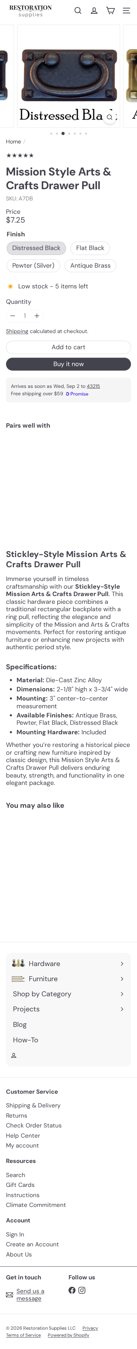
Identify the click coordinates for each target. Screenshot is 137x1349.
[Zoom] (109, 117)
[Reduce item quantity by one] (12, 316)
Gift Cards (20, 1185)
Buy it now (68, 364)
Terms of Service (23, 1335)
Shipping (17, 331)
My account (22, 1145)
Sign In (15, 1234)
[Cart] (110, 10)
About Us (19, 1254)
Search (15, 1175)
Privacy (90, 1328)
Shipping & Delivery (33, 1105)
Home (13, 141)
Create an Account (32, 1244)
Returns (16, 1115)
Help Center (23, 1135)
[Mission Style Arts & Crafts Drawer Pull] (68, 456)
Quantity (18, 302)
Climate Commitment (36, 1205)
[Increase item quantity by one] (37, 316)
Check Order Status (34, 1125)
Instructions (23, 1195)
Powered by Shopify (68, 1335)
